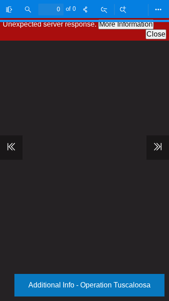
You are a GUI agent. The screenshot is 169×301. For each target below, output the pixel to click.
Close (155, 34)
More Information (126, 24)
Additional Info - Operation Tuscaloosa (89, 285)
